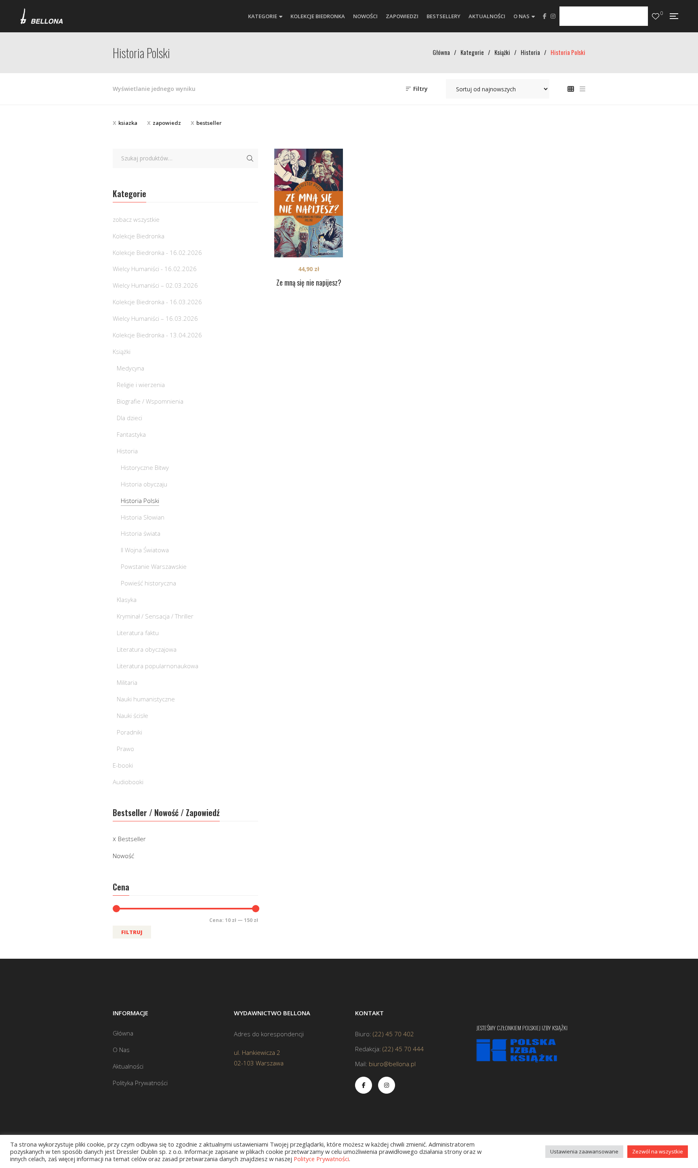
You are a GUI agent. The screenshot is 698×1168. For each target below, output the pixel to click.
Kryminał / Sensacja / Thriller (155, 616)
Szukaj (250, 158)
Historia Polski (140, 501)
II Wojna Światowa (145, 550)
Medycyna (130, 368)
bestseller (209, 122)
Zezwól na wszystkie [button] (657, 1151)
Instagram (553, 16)
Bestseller (132, 839)
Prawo (125, 749)
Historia (127, 451)
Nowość (123, 856)
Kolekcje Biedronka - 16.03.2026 (157, 302)
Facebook (545, 16)
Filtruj (132, 932)
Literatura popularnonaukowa (157, 666)
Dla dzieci (129, 418)
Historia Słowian (142, 517)
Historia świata (140, 533)
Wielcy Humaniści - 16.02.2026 (155, 269)
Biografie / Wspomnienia (150, 401)
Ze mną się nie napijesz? (308, 282)
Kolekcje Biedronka (138, 236)
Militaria (127, 682)
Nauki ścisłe (132, 715)
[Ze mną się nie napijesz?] (308, 203)
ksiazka (127, 122)
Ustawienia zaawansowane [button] (584, 1151)
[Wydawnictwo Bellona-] (41, 16)
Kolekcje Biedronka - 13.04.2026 (157, 335)
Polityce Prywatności (321, 1159)
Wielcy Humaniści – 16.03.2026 (155, 318)
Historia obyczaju (144, 484)
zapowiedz (167, 122)
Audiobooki (128, 782)
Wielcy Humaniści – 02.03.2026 (155, 285)
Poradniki (129, 732)
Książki (121, 351)
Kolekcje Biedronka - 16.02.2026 (157, 252)
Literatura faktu (138, 633)
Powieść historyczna (148, 583)
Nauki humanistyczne (146, 699)
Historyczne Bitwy (145, 467)
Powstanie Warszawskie (154, 566)
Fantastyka (131, 434)
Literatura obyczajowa (147, 649)
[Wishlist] (655, 16)
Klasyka (127, 600)
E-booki (123, 765)
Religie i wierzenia (141, 385)
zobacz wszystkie (136, 219)
